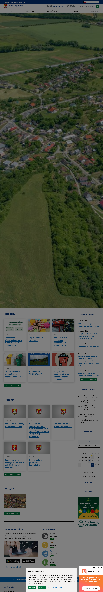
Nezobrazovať (96, 567)
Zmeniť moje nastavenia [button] (55, 587)
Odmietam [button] (42, 587)
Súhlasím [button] (32, 587)
